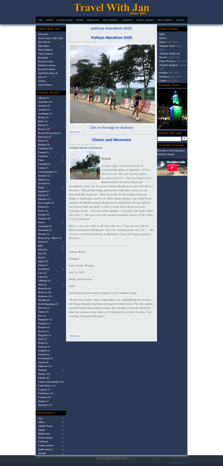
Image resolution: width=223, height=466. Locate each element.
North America (110, 20)
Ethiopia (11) (44, 198)
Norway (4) (43, 307)
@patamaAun (182, 462)
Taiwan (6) (43, 362)
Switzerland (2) (45, 358)
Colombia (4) (44, 163)
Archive (42, 80)
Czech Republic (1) (47, 171)
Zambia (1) (43, 401)
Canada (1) (43, 152)
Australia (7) (44, 109)
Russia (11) (43, 331)
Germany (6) (44, 218)
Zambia (163, 80)
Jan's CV (42, 77)
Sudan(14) (43, 342)
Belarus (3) (43, 117)
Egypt (41, 187)
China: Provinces (167, 61)
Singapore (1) (44, 335)
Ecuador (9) (43, 183)
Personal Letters (45, 61)
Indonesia (42, 249)
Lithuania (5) (44, 280)
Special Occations (46, 69)
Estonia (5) (43, 195)
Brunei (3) (44, 140)
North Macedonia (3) (48, 303)
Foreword (42, 34)
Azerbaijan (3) (45, 113)
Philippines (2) (45, 319)
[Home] (112, 14)
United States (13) (46, 385)
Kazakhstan (43, 268)
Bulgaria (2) (44, 144)
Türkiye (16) (44, 373)
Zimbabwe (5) (45, 404)
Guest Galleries (45, 84)
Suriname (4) (44, 346)
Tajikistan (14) (45, 366)
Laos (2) (42, 272)
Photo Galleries (45, 49)
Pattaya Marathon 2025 (111, 37)
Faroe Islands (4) (46, 202)
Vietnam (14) (44, 397)
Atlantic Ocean (64, 20)
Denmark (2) (44, 175)
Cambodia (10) (45, 148)
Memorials (43, 57)
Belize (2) (42, 121)
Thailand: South (167, 45)
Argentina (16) (45, 101)
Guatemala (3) (45, 229)
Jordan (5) (43, 265)
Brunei (162, 41)
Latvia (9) (42, 276)
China (41, 160)
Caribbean (127, 20)
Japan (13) (43, 261)
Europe (80, 20)
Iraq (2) (41, 257)
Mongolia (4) (44, 288)
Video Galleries (45, 53)
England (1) (43, 191)
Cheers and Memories (111, 140)
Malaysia (42, 284)
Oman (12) (43, 311)
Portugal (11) (44, 323)
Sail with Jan (44, 41)
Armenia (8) (44, 105)
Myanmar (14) (45, 296)
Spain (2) (42, 338)
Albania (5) (43, 97)
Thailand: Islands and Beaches (85, 148)
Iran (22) (42, 253)
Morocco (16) (44, 292)
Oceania (180, 20)
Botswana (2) (44, 136)
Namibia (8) (44, 300)
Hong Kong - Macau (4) (49, 237)
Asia (40, 20)
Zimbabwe (164, 76)
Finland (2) (43, 206)
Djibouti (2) (43, 179)
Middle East (93, 20)
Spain (162, 34)
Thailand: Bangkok (168, 65)
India (40, 245)
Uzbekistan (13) (45, 393)
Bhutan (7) (43, 125)
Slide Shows (44, 45)
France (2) (43, 210)
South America (165, 20)
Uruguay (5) (44, 389)
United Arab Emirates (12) (51, 381)
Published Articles (47, 65)
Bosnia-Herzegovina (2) (49, 132)
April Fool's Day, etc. (48, 73)
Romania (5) (44, 327)
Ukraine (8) (43, 377)
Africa (49, 20)
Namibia (163, 72)
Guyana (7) (43, 233)
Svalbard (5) (44, 350)
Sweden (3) (43, 354)
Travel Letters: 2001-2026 (50, 38)
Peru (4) (42, 315)
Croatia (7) (43, 167)
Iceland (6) (43, 241)
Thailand (42, 370)
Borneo (162, 37)
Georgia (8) (43, 214)
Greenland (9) (44, 226)
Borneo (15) (45, 128)
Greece (41, 222)
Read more (75, 131)
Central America (145, 20)
